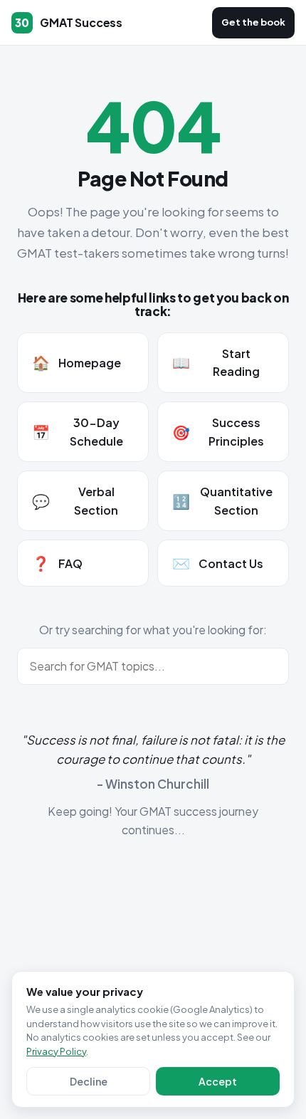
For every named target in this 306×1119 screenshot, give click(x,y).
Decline (88, 1081)
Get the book (253, 22)
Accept (218, 1081)
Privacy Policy (56, 1051)
